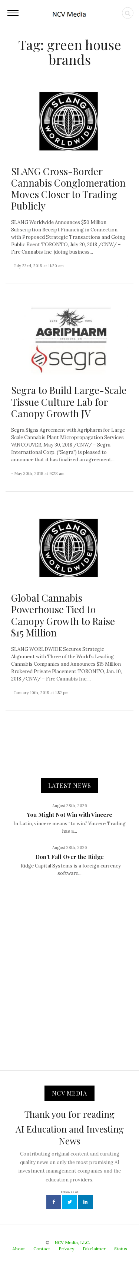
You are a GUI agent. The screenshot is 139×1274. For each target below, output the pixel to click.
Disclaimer (94, 1248)
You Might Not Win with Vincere (69, 814)
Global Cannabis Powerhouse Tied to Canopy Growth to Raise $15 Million (63, 615)
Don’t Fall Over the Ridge (69, 856)
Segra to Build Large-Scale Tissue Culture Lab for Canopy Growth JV (68, 401)
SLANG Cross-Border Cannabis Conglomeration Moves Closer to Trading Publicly (68, 189)
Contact (41, 1248)
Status (120, 1248)
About (18, 1248)
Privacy (66, 1248)
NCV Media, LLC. (72, 1242)
